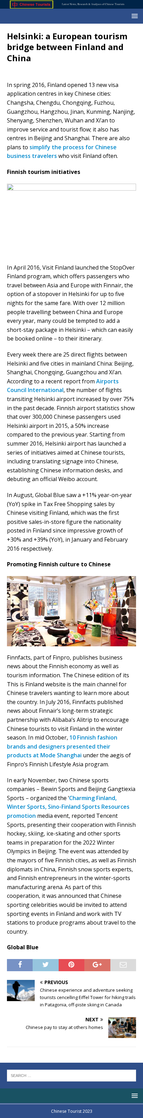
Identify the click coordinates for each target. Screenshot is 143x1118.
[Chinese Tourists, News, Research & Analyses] (71, 4)
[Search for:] (71, 1075)
